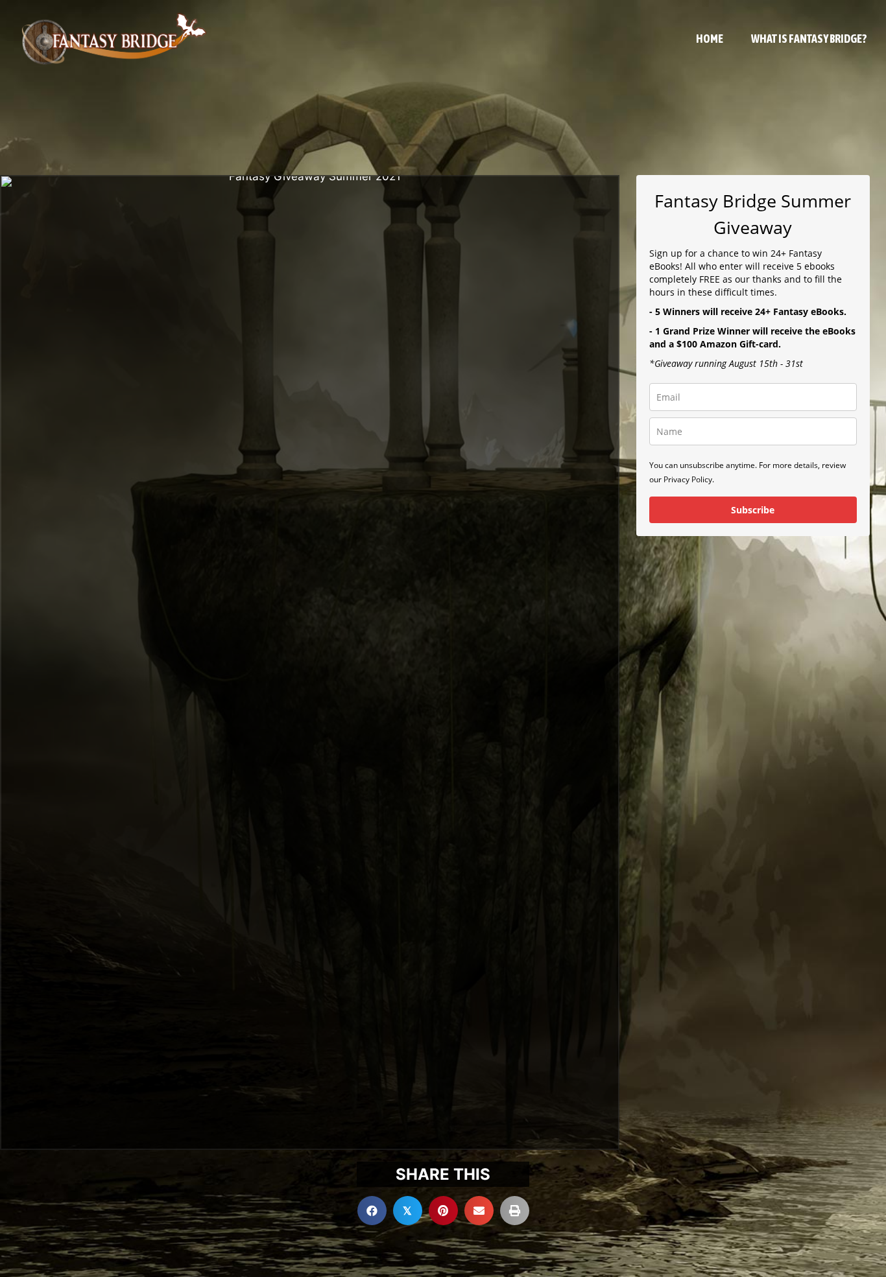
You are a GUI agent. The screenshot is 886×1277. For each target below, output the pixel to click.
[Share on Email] (479, 1210)
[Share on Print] (514, 1210)
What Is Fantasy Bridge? (809, 38)
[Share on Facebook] (372, 1210)
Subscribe (752, 510)
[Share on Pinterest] (443, 1210)
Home (709, 38)
